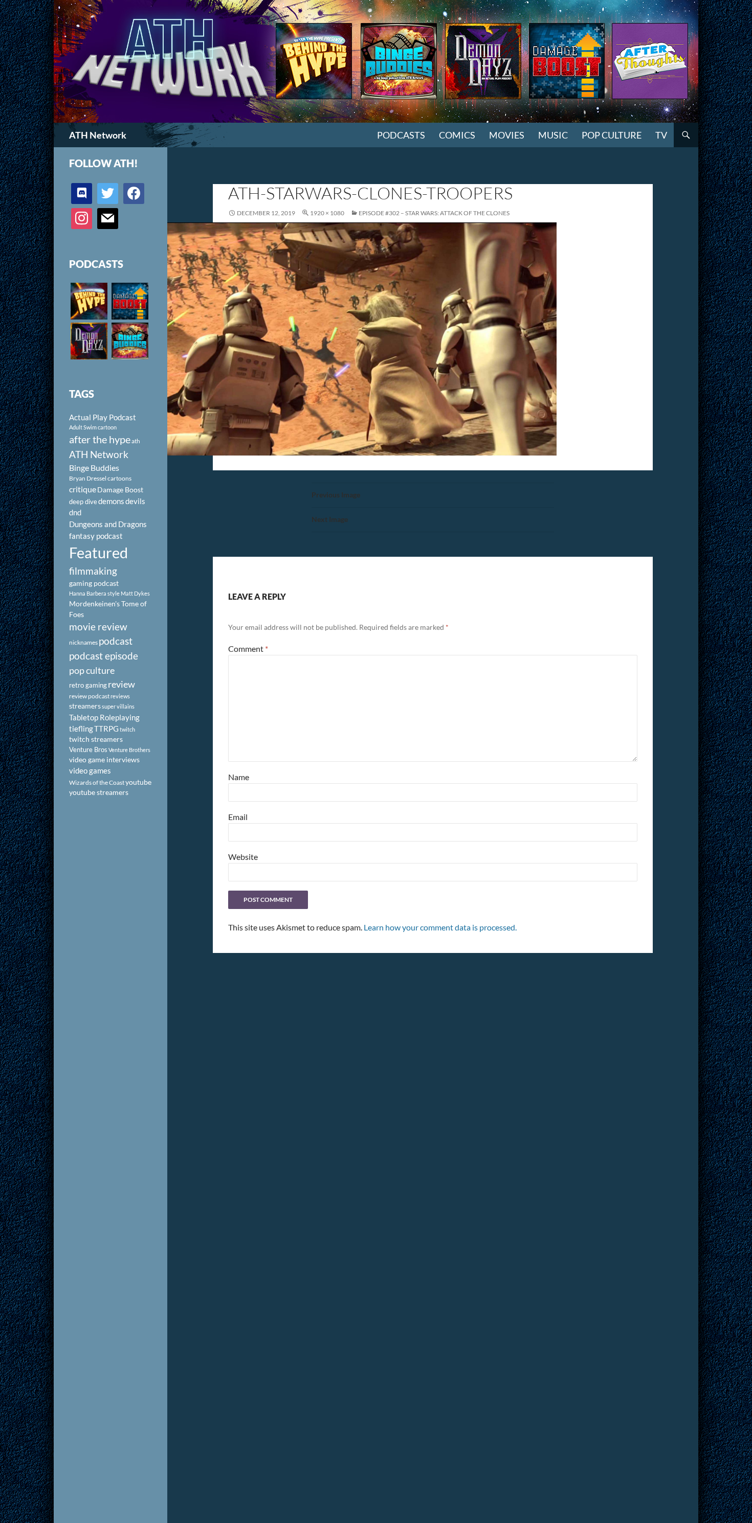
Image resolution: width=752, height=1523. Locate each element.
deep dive (83, 501)
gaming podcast (94, 583)
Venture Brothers (129, 749)
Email (238, 817)
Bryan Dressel (87, 478)
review (121, 684)
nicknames (83, 642)
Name (238, 777)
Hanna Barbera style (94, 593)
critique (82, 489)
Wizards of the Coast (96, 782)
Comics (457, 135)
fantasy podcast (96, 535)
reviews (120, 696)
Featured (98, 552)
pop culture (92, 670)
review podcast (89, 696)
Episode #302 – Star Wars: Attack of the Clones (434, 213)
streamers (85, 705)
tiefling (81, 728)
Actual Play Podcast (102, 417)
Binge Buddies (94, 467)
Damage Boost (120, 489)
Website (243, 856)
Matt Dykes (135, 593)
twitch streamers (96, 739)
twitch (127, 729)
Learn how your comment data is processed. (440, 927)
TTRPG (106, 728)
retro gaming (88, 685)
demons (111, 501)
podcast (115, 641)
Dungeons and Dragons (108, 524)
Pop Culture (612, 135)
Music (553, 135)
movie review (98, 626)
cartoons (119, 478)
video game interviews (104, 759)
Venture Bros (88, 749)
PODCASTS (401, 135)
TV (661, 135)
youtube (138, 782)
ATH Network (97, 135)
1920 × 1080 (327, 213)
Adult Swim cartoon (93, 427)
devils (135, 501)
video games (90, 770)
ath (135, 441)
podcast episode (103, 656)
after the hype (99, 439)
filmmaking (93, 571)
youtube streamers (98, 792)
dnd (75, 512)
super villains (118, 706)
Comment (248, 648)
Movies (506, 135)
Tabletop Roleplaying (104, 717)
